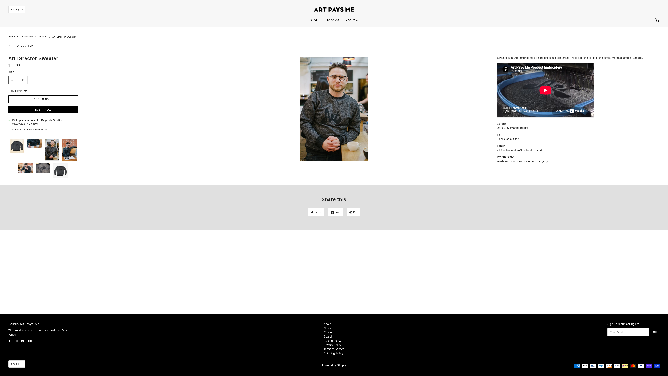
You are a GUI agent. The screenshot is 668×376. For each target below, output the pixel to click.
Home (11, 37)
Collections (26, 37)
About (327, 324)
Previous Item (22, 46)
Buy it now (43, 109)
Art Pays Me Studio (49, 120)
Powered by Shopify (334, 365)
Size (11, 72)
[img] (10, 341)
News (327, 328)
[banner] (334, 9)
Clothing (42, 37)
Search (328, 336)
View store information (29, 129)
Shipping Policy (333, 353)
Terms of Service (334, 349)
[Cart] (657, 20)
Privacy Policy (332, 344)
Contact (328, 332)
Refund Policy (332, 340)
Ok (655, 332)
